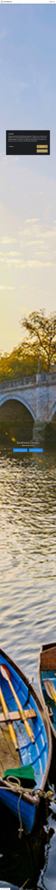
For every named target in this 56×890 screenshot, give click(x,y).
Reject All (42, 146)
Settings (11, 146)
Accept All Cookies (42, 150)
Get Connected (36, 450)
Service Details (20, 450)
